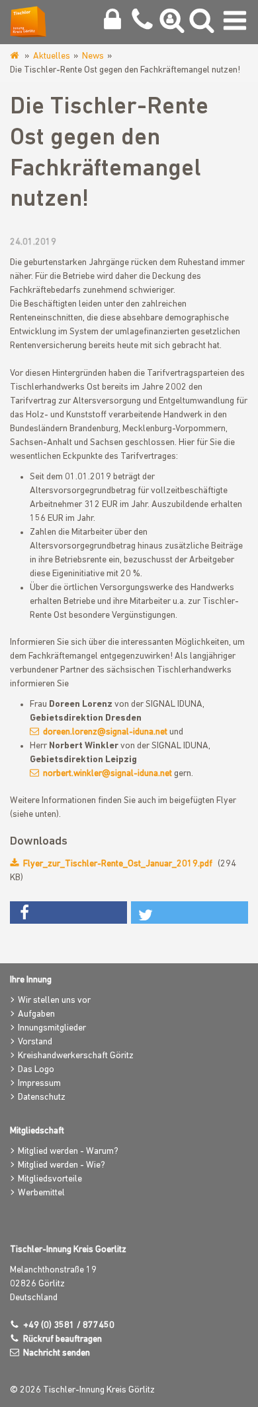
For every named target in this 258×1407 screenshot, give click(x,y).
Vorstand (35, 1042)
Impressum (39, 1084)
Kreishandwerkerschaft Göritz (76, 1056)
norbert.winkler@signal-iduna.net (107, 774)
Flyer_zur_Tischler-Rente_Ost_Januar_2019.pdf (117, 864)
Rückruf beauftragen (62, 1339)
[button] (68, 912)
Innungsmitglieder (52, 1028)
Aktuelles (51, 56)
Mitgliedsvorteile (50, 1179)
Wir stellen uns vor (54, 1000)
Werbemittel (41, 1193)
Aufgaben (36, 1014)
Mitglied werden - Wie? (61, 1165)
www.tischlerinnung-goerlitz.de (15, 56)
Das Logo (36, 1070)
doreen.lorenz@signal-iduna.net (105, 732)
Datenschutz (41, 1097)
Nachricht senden (56, 1353)
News (93, 56)
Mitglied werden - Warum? (68, 1151)
